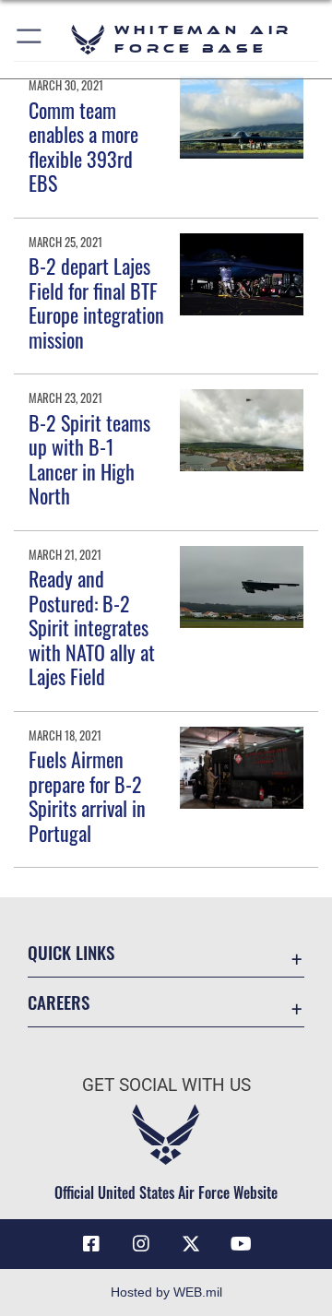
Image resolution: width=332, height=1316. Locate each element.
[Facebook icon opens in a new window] (91, 1244)
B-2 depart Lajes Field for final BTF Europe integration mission (96, 302)
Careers (58, 1002)
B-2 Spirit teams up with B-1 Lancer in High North (89, 459)
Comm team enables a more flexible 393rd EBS (83, 146)
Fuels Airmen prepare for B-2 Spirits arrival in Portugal (87, 795)
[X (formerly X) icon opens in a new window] (191, 1244)
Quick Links (71, 952)
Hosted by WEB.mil (166, 1292)
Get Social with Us (166, 1085)
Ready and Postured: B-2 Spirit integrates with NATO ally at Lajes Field (92, 627)
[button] (30, 39)
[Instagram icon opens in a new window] (141, 1244)
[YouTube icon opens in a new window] (241, 1244)
